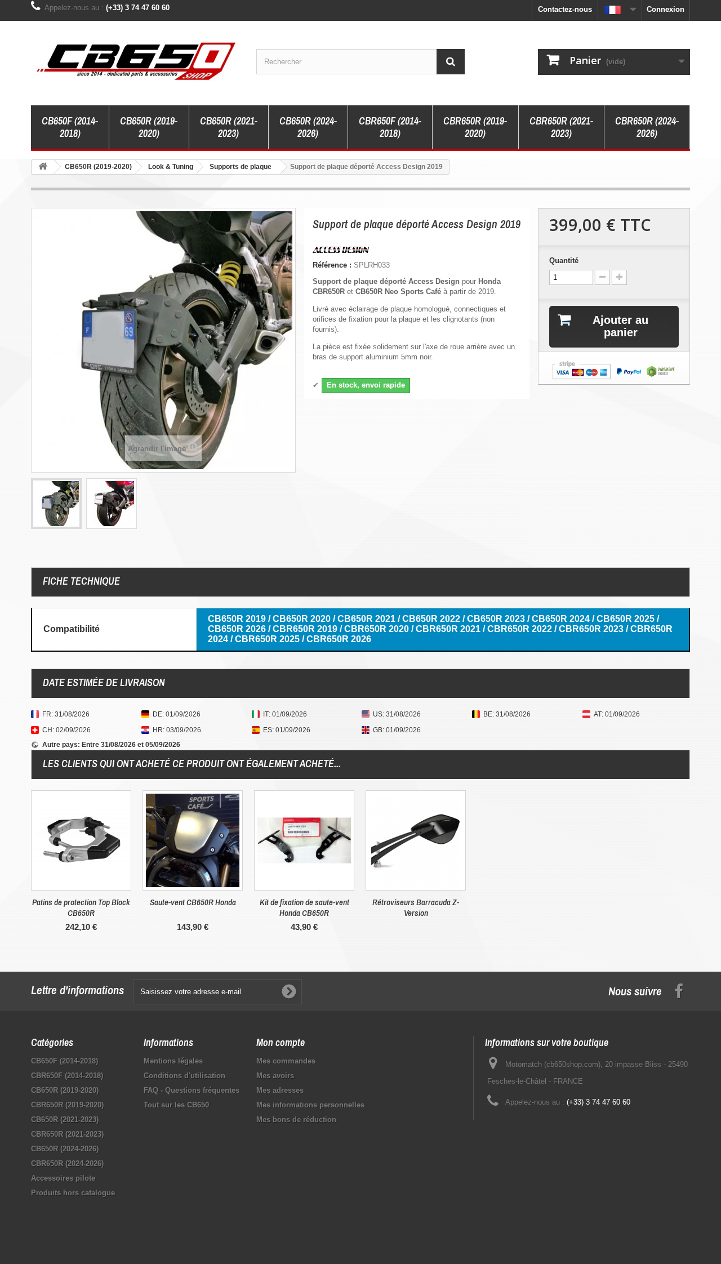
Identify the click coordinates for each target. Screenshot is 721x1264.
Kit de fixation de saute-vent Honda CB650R (304, 907)
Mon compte (280, 1042)
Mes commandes (285, 1061)
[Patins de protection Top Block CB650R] (81, 840)
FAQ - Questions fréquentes (191, 1090)
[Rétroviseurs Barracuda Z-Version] (416, 840)
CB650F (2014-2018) (70, 127)
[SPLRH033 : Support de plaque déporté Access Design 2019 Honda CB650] (56, 503)
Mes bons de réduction (296, 1119)
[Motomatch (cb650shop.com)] (135, 60)
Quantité (563, 260)
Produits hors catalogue (73, 1193)
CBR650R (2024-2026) (647, 127)
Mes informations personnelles (310, 1105)
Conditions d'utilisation (184, 1075)
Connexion (665, 9)
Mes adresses (280, 1090)
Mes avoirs (275, 1075)
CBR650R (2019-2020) (475, 127)
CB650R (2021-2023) (228, 127)
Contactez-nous (565, 9)
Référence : (332, 265)
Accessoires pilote (63, 1178)
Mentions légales (173, 1061)
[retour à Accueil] (43, 167)
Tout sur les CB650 (176, 1105)
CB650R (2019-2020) (148, 127)
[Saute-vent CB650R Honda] (193, 840)
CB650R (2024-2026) (308, 127)
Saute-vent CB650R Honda (193, 902)
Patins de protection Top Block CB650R (81, 907)
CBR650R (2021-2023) (561, 127)
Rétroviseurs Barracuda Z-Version (415, 907)
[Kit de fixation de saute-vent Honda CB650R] (304, 840)
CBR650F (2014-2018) (390, 127)
